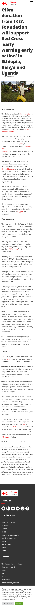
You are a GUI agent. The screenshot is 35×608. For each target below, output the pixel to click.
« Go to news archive (9, 77)
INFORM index (12, 249)
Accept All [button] (18, 603)
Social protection (7, 544)
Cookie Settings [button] (8, 603)
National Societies (8, 169)
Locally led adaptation (9, 538)
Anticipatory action (8, 522)
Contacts (4, 570)
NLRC (8, 359)
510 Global (5, 437)
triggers (20, 211)
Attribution (5, 526)
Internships (5, 580)
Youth (3, 551)
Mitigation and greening (10, 583)
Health (3, 532)
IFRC (24, 424)
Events (3, 573)
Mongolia (4, 151)
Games (4, 576)
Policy (3, 541)
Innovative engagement (10, 535)
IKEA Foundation (25, 114)
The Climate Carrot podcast (11, 564)
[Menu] (32, 2)
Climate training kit (8, 567)
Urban (3, 548)
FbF (21, 144)
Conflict (4, 529)
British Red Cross (16, 427)
